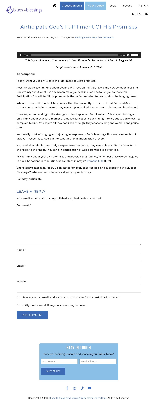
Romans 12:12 (95, 160)
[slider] (135, 54)
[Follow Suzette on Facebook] (67, 388)
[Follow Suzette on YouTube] (90, 388)
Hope (94, 37)
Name (21, 249)
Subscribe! (53, 371)
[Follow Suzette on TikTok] (83, 388)
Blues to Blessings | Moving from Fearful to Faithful (77, 398)
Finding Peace (83, 37)
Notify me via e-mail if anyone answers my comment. (54, 305)
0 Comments (106, 37)
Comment (24, 205)
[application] (79, 55)
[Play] (20, 55)
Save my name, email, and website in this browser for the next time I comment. (71, 297)
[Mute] (128, 55)
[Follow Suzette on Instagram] (75, 388)
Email (21, 265)
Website (22, 281)
